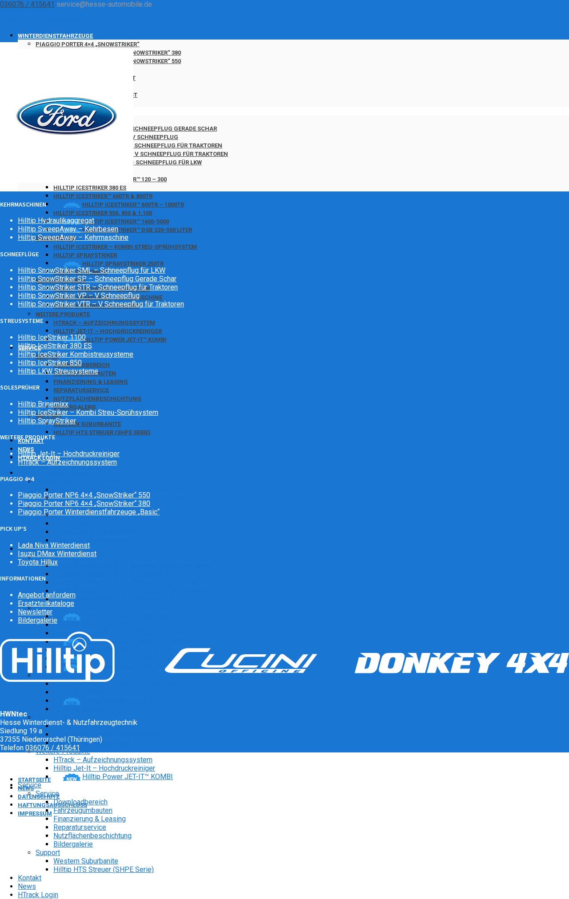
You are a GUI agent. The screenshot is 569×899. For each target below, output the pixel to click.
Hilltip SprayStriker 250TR (123, 263)
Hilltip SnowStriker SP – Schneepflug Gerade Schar (135, 128)
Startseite (34, 779)
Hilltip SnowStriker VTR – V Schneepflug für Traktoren (140, 154)
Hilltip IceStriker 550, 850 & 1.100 (102, 213)
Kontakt (29, 878)
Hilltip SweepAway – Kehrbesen (68, 229)
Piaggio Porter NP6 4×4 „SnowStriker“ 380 (119, 489)
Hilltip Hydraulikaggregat (56, 220)
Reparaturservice (81, 390)
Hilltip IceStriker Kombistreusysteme (75, 354)
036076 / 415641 (27, 4)
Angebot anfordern (47, 595)
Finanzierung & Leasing (90, 381)
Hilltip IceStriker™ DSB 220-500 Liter (137, 230)
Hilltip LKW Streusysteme (58, 371)
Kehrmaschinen (59, 717)
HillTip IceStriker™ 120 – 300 (127, 616)
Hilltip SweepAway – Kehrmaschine (108, 734)
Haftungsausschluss (52, 805)
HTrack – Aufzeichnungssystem (104, 322)
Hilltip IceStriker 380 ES (89, 187)
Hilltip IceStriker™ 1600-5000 (125, 221)
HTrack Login (38, 895)
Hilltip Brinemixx (78, 709)
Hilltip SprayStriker (85, 255)
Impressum (35, 813)
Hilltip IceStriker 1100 (52, 337)
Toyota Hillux (38, 562)
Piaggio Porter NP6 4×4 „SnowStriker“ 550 (84, 495)
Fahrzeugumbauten (82, 810)
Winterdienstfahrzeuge (55, 35)
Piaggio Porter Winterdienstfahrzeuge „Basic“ (89, 512)
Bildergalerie (74, 407)
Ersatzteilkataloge (46, 603)
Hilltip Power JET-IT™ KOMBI (124, 339)
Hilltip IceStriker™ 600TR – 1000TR (133, 204)
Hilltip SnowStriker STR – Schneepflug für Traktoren (137, 145)
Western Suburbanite (87, 424)
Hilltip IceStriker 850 (50, 362)
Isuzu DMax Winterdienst (92, 523)
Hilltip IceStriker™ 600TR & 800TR (102, 196)
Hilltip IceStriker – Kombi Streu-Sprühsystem (125, 246)
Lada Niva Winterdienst (89, 540)
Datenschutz (39, 796)
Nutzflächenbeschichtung (97, 398)
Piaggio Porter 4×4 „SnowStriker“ (88, 44)
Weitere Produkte (63, 314)
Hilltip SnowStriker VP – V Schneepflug (114, 574)
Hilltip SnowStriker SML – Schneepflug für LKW (127, 599)
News (27, 886)
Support (48, 852)
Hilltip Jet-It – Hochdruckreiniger (107, 331)
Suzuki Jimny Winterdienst (94, 532)
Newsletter (35, 612)
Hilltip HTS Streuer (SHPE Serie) (102, 432)
